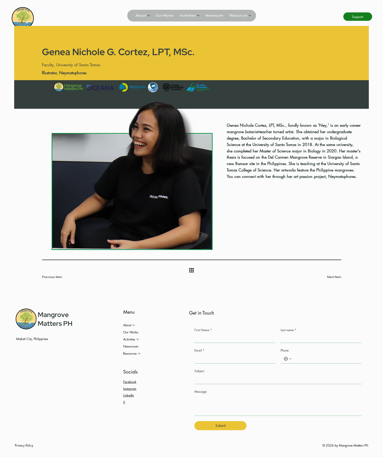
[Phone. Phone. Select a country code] (287, 359)
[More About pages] (148, 15)
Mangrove (53, 314)
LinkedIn (128, 395)
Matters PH (55, 323)
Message (200, 391)
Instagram (129, 389)
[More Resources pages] (250, 15)
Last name (288, 330)
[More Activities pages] (198, 15)
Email (199, 350)
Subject (199, 371)
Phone (285, 350)
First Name (203, 330)
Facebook (129, 382)
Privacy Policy (24, 445)
